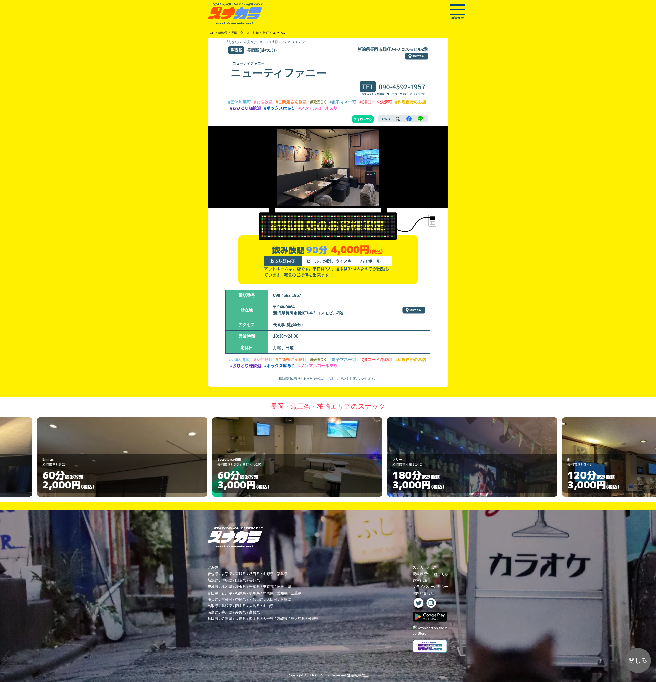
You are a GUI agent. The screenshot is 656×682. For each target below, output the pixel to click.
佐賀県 (226, 619)
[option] (153, 457)
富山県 (213, 593)
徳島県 (213, 612)
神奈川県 (284, 587)
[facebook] (409, 118)
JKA (311, 675)
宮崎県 (282, 619)
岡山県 (240, 606)
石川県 (226, 593)
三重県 (296, 593)
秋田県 (254, 574)
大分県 (268, 619)
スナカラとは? (424, 567)
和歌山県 (256, 599)
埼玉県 (240, 587)
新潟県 (213, 580)
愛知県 (282, 593)
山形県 (268, 574)
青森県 (213, 574)
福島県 (282, 574)
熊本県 (254, 619)
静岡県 (268, 593)
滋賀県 (213, 599)
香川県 (226, 612)
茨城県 (213, 587)
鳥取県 (213, 606)
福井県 (240, 593)
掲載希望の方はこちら (430, 574)
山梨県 (240, 580)
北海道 (213, 567)
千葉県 (254, 587)
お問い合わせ (423, 593)
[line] (420, 118)
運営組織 (420, 580)
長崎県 (240, 619)
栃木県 (226, 587)
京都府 (226, 599)
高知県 (254, 612)
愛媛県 (240, 612)
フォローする (363, 119)
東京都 (268, 587)
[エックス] (397, 118)
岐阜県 (254, 593)
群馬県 (226, 580)
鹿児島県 (298, 619)
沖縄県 (313, 619)
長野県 (254, 580)
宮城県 (240, 574)
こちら (326, 378)
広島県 (254, 606)
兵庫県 (285, 599)
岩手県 (226, 574)
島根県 (226, 606)
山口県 (268, 606)
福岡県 (213, 619)
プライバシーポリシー (430, 587)
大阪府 (271, 599)
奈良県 (240, 599)
